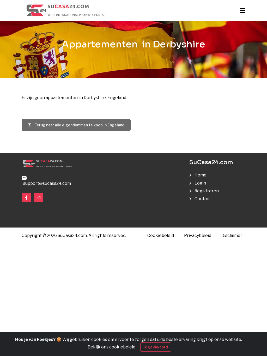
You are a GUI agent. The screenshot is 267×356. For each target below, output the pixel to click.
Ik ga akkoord (156, 347)
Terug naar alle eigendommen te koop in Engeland (78, 125)
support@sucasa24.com (46, 183)
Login (200, 183)
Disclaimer (231, 235)
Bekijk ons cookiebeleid (111, 347)
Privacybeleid (197, 235)
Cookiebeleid (160, 235)
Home (201, 175)
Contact (203, 198)
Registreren (207, 190)
